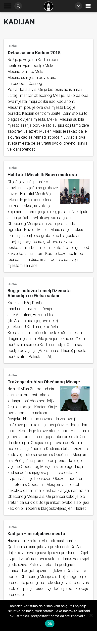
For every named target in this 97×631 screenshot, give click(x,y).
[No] (90, 615)
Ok (50, 624)
